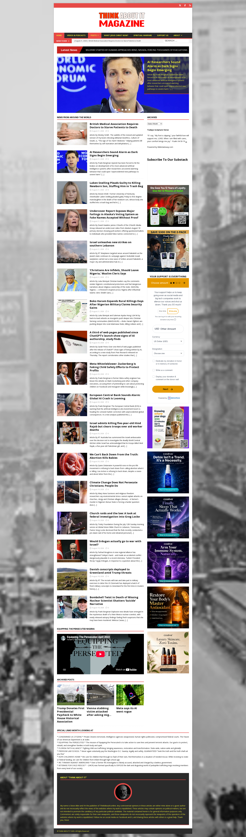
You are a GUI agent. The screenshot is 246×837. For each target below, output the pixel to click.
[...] (180, 90)
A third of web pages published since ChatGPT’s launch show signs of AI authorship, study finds (114, 336)
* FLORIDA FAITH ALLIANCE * (69, 748)
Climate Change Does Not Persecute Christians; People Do (113, 484)
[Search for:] (176, 41)
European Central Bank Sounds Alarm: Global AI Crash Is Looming (115, 396)
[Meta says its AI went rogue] (130, 695)
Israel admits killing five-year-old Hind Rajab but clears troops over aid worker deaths (116, 426)
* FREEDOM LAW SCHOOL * (69, 751)
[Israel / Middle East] (72, 252)
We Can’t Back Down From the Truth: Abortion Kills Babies (114, 456)
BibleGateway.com (165, 147)
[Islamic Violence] (72, 310)
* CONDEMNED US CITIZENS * (70, 737)
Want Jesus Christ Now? (116, 35)
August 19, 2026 (98, 489)
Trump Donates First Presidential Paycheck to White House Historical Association (70, 714)
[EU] (72, 404)
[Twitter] (180, 5)
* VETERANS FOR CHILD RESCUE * (71, 765)
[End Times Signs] (72, 133)
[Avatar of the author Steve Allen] (123, 798)
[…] (130, 143)
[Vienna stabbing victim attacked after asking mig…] (100, 695)
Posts (94, 35)
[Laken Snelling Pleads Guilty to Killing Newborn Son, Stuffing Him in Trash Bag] (123, 85)
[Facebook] (185, 5)
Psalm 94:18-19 (178, 141)
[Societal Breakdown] (72, 192)
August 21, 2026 (98, 131)
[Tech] (72, 342)
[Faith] (72, 280)
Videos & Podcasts (76, 35)
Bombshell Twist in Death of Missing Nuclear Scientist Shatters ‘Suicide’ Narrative (114, 601)
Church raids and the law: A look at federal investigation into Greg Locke (115, 515)
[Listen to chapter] (186, 141)
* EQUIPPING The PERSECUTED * (71, 742)
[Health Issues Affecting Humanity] (72, 464)
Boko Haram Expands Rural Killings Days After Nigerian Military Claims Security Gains (117, 304)
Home (59, 35)
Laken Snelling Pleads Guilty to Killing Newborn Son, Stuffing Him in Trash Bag (164, 68)
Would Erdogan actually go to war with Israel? (115, 542)
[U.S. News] (72, 579)
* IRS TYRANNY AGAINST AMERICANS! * (74, 762)
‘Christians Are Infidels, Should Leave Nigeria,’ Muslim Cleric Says (114, 271)
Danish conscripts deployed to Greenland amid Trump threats (110, 571)
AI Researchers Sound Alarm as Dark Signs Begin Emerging (114, 153)
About (177, 35)
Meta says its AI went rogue (126, 709)
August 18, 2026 (98, 576)
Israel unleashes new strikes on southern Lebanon (110, 243)
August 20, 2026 (98, 342)
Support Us (162, 35)
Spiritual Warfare (143, 35)
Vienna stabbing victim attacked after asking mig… (99, 711)
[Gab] (190, 5)
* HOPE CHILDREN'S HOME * (69, 757)
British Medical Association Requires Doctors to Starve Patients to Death (114, 125)
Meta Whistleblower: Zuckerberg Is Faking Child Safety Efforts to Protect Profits (114, 367)
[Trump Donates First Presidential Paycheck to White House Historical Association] (71, 695)
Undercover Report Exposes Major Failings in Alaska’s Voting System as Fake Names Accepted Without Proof (114, 214)
